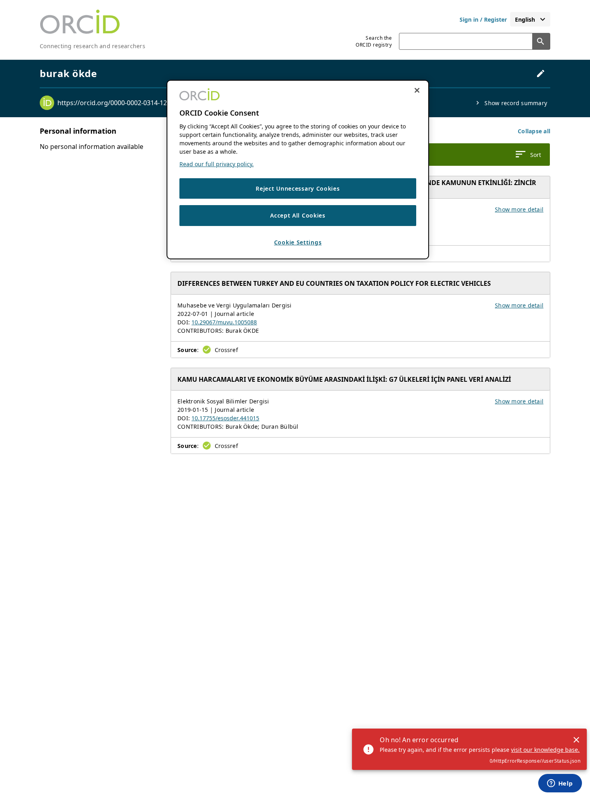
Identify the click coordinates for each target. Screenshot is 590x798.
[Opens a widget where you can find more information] (560, 784)
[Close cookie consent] (417, 90)
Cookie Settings (298, 242)
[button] (534, 131)
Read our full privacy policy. (216, 164)
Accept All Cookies (298, 216)
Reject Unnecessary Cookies (298, 188)
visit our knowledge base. (545, 749)
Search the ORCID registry (374, 41)
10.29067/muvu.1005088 (224, 322)
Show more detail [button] (519, 209)
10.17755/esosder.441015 (225, 418)
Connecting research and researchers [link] (92, 46)
